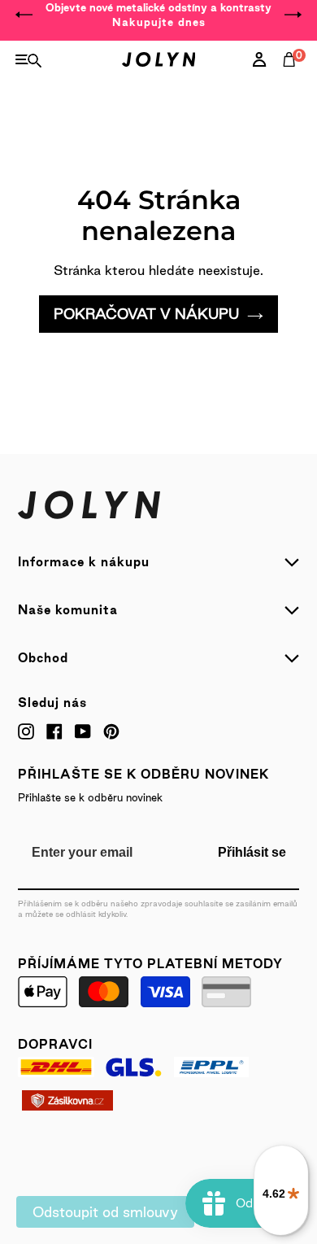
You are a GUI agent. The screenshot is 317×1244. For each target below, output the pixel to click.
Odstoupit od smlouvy (105, 1212)
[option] (158, 14)
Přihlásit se (252, 852)
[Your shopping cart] (292, 77)
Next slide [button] (292, 15)
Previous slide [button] (24, 15)
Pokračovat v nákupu (146, 313)
